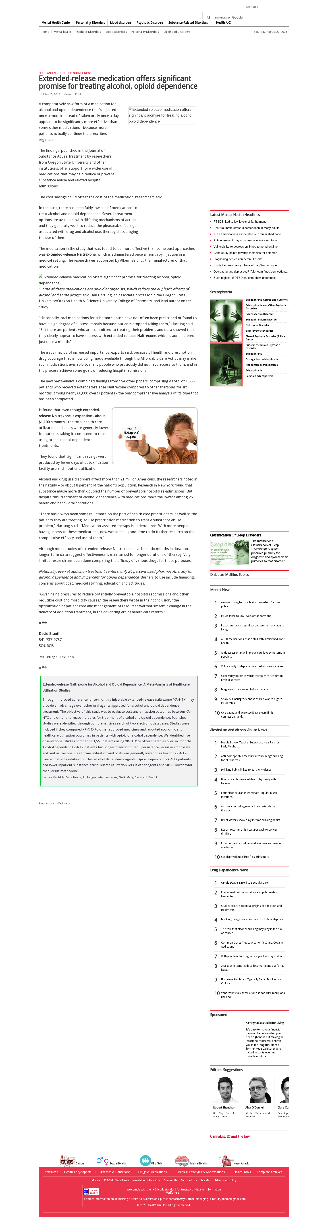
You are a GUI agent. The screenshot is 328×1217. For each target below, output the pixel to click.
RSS (286, 7)
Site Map (206, 1180)
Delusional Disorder (257, 325)
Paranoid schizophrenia (259, 376)
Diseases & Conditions (115, 1172)
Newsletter (139, 1180)
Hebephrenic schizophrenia (262, 364)
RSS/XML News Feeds (116, 1180)
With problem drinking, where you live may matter (251, 956)
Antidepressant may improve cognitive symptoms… (247, 240)
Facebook (264, 7)
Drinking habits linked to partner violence (246, 769)
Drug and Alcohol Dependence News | (66, 73)
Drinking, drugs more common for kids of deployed (252, 919)
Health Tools (242, 1172)
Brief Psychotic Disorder (259, 330)
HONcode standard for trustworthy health (178, 1189)
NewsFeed (51, 1172)
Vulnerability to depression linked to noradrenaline (246, 246)
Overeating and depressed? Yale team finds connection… (251, 271)
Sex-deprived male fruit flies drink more (245, 856)
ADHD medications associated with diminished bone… (249, 234)
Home (45, 31)
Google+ (279, 7)
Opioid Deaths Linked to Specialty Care (244, 882)
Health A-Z (223, 22)
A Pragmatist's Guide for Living (265, 1022)
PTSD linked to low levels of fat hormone (240, 221)
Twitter (271, 7)
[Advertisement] (120, 52)
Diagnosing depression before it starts (238, 259)
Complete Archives (269, 1172)
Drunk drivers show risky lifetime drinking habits (250, 820)
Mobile (96, 1180)
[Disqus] (121, 877)
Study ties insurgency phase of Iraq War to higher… (247, 265)
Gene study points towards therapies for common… (247, 252)
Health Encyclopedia (77, 1172)
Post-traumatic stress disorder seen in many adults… (248, 228)
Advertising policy (225, 1180)
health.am (164, 10)
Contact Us (170, 1180)
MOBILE (252, 7)
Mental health (62, 31)
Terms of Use (189, 1180)
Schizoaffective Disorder (259, 314)
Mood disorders (120, 22)
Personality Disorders (90, 22)
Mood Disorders (116, 31)
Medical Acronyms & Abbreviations (201, 1172)
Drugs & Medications (152, 1172)
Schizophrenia (221, 292)
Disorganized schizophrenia (262, 359)
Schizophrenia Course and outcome (267, 299)
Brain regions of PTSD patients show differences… (246, 277)
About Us (154, 1180)
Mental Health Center (56, 22)
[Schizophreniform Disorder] (226, 341)
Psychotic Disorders (150, 22)
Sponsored (218, 1014)
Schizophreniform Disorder (261, 319)
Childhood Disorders (177, 31)
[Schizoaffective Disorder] (226, 385)
